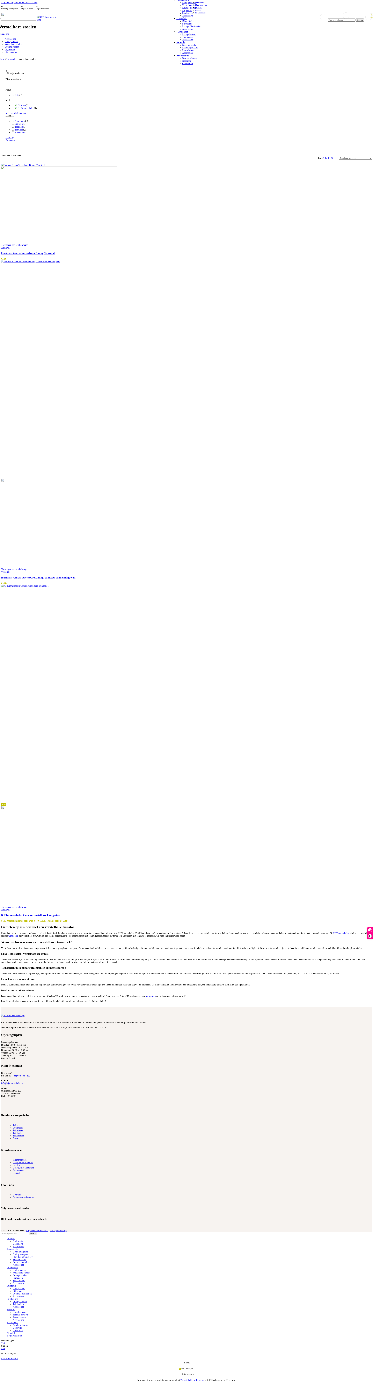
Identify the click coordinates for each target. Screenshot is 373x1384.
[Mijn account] (323, 17)
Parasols (16, 1138)
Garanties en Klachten (23, 1162)
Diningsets (18, 1241)
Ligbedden (187, 10)
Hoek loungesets (20, 1251)
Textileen (19, 129)
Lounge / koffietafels (191, 26)
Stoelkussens (188, 13)
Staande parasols (190, 47)
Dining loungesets (21, 1254)
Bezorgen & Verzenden (23, 1167)
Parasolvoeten (188, 50)
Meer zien (10, 113)
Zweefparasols (189, 45)
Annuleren (10, 140)
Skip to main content (28, 2)
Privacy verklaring (58, 1230)
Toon (10, 137)
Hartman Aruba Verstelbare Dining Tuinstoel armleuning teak (38, 577)
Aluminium (20, 121)
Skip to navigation (10, 2)
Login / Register (14, 1335)
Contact (16, 1173)
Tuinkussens (18, 1135)
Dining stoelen (189, 2)
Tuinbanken (187, 37)
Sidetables (187, 23)
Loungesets (18, 1127)
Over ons (17, 1194)
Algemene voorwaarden (37, 1230)
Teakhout (19, 127)
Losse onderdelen (21, 1262)
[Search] (346, 16)
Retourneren (18, 1170)
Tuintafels (17, 1133)
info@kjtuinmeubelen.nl (12, 1083)
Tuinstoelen (12, 59)
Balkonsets (18, 1244)
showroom (151, 996)
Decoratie (186, 61)
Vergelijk (11, 1333)
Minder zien (20, 113)
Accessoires (187, 15)
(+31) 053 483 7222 (21, 1075)
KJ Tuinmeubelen (341, 933)
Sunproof (19, 124)
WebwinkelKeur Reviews (192, 1380)
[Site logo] (19, 20)
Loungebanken (189, 34)
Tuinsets (16, 1125)
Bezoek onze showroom (24, 1197)
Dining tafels (188, 21)
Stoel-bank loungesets (23, 1257)
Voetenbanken (19, 1259)
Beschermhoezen (190, 58)
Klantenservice (20, 1160)
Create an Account (9, 1358)
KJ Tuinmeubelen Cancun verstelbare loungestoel (30, 915)
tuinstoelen (13, 936)
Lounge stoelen (189, 8)
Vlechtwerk (20, 132)
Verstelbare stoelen (190, 5)
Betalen (16, 1165)
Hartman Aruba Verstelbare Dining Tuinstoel (28, 253)
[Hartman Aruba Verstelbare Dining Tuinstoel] (23, 165)
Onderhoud (187, 63)
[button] (14, 245)
